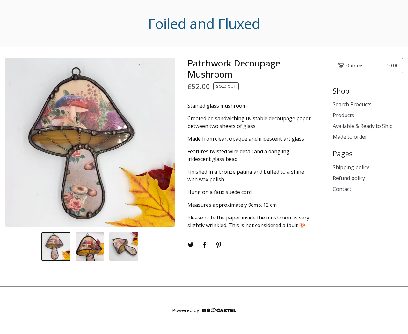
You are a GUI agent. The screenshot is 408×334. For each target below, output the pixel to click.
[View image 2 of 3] (90, 246)
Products (343, 115)
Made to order (350, 136)
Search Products (352, 104)
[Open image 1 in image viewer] (90, 142)
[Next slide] (166, 142)
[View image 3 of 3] (123, 246)
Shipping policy (351, 167)
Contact (342, 188)
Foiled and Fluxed (204, 23)
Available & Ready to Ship (363, 125)
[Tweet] (190, 245)
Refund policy (349, 178)
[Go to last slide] (14, 142)
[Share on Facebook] (204, 245)
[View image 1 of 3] (55, 246)
